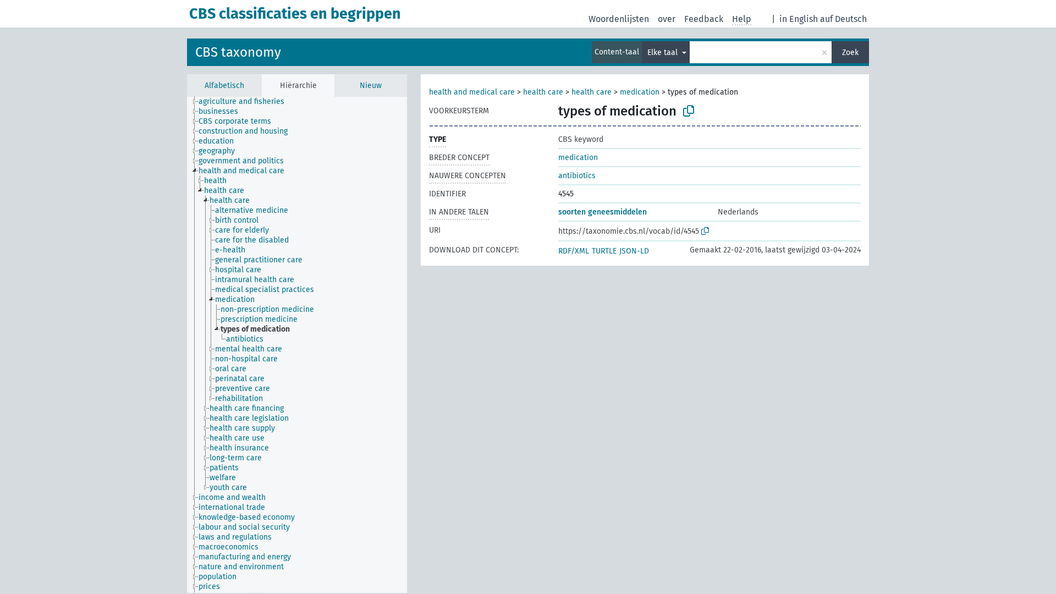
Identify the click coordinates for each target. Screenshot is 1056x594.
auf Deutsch (843, 19)
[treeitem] (246, 102)
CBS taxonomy (238, 52)
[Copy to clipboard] (688, 111)
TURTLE (604, 251)
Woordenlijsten (618, 19)
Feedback (703, 19)
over (666, 19)
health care (543, 92)
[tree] (297, 345)
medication (639, 92)
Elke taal (663, 52)
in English (798, 19)
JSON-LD (634, 251)
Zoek (850, 52)
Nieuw (371, 85)
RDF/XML (573, 251)
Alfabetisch (224, 85)
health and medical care (472, 92)
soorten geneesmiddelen (602, 212)
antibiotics (577, 175)
